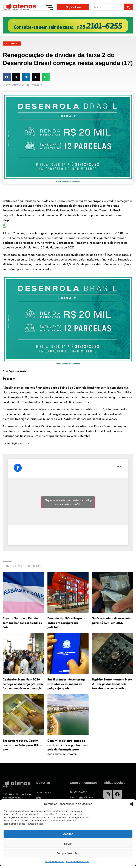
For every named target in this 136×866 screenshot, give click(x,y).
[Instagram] (107, 794)
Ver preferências (68, 853)
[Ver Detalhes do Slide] (68, 25)
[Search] (128, 7)
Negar (68, 843)
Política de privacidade (77, 861)
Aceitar (68, 834)
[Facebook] (117, 794)
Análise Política (44, 792)
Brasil (39, 797)
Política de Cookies (54, 861)
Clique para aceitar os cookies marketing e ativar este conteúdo (68, 502)
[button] (130, 804)
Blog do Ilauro (73, 7)
